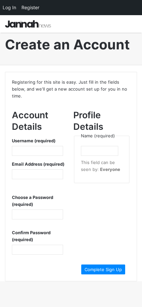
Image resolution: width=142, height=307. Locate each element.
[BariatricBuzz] (28, 24)
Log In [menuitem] (9, 7)
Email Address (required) (38, 164)
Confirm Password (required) (31, 236)
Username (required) (33, 140)
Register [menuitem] (30, 7)
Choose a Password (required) (32, 201)
